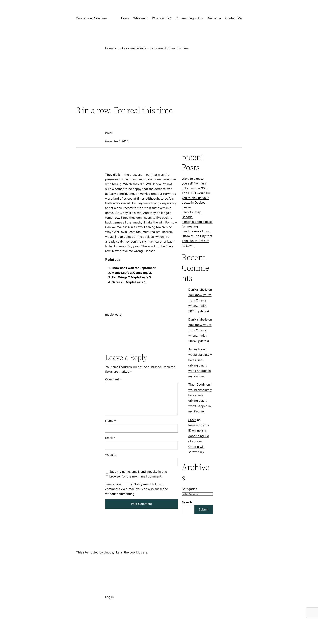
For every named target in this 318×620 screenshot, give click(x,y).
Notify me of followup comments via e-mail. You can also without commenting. (136, 489)
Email (110, 437)
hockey (122, 48)
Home (109, 48)
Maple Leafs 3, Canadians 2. (132, 272)
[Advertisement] (159, 78)
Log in (109, 597)
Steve (192, 420)
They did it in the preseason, (125, 174)
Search (187, 502)
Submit (204, 509)
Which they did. (134, 184)
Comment (113, 379)
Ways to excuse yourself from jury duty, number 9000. (195, 183)
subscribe (161, 489)
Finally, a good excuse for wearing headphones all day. (197, 226)
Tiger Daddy (197, 384)
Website (110, 454)
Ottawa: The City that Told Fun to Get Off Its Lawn (197, 240)
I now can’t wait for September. (134, 268)
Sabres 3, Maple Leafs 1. (129, 282)
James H (194, 349)
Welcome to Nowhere (91, 18)
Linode (108, 552)
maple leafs (138, 48)
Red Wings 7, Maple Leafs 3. (132, 277)
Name (110, 420)
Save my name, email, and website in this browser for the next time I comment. (138, 474)
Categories (189, 489)
